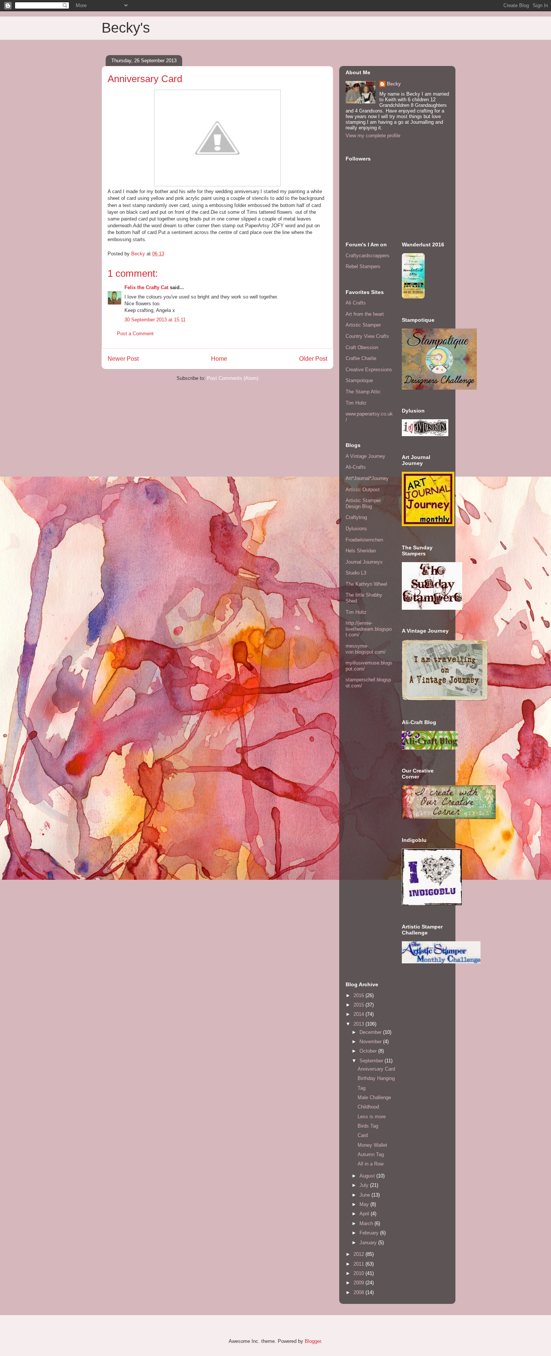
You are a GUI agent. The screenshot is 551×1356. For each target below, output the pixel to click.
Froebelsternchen (364, 540)
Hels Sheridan (361, 551)
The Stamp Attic (363, 391)
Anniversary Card (376, 1069)
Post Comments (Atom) (232, 378)
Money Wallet (372, 1145)
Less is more (372, 1116)
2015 (359, 1005)
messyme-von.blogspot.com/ (366, 649)
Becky (394, 84)
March (366, 1223)
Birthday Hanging (376, 1078)
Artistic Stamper (363, 325)
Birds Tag (368, 1126)
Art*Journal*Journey (367, 478)
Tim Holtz (356, 403)
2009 (359, 1283)
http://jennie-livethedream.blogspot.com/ (369, 629)
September (372, 1061)
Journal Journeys (364, 562)
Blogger (313, 1341)
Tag (361, 1088)
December (371, 1032)
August (367, 1176)
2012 (359, 1254)
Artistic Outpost (363, 489)
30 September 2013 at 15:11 (155, 319)
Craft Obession (362, 347)
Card (363, 1135)
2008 (359, 1292)
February (369, 1233)
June (365, 1195)
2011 (359, 1264)
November (371, 1041)
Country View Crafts (367, 336)
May (364, 1204)
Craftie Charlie (361, 358)
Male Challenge (374, 1097)
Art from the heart (365, 314)
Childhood (368, 1107)
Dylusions (356, 528)
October (368, 1051)
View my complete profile (373, 135)
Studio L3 (356, 573)
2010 (359, 1273)
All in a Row (370, 1164)
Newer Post (123, 359)
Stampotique (359, 380)
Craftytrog (356, 517)
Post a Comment (135, 333)
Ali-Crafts (356, 467)
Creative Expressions (369, 369)
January (368, 1242)
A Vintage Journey (365, 456)
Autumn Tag (371, 1154)
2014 (359, 1014)
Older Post (313, 359)
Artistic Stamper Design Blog (363, 503)
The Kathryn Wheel (366, 584)
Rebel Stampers (363, 266)
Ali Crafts (356, 303)
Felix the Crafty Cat (146, 287)
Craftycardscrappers (367, 255)
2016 (359, 995)
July (364, 1185)
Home (219, 359)
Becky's (126, 28)
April (365, 1213)
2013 (359, 1024)
